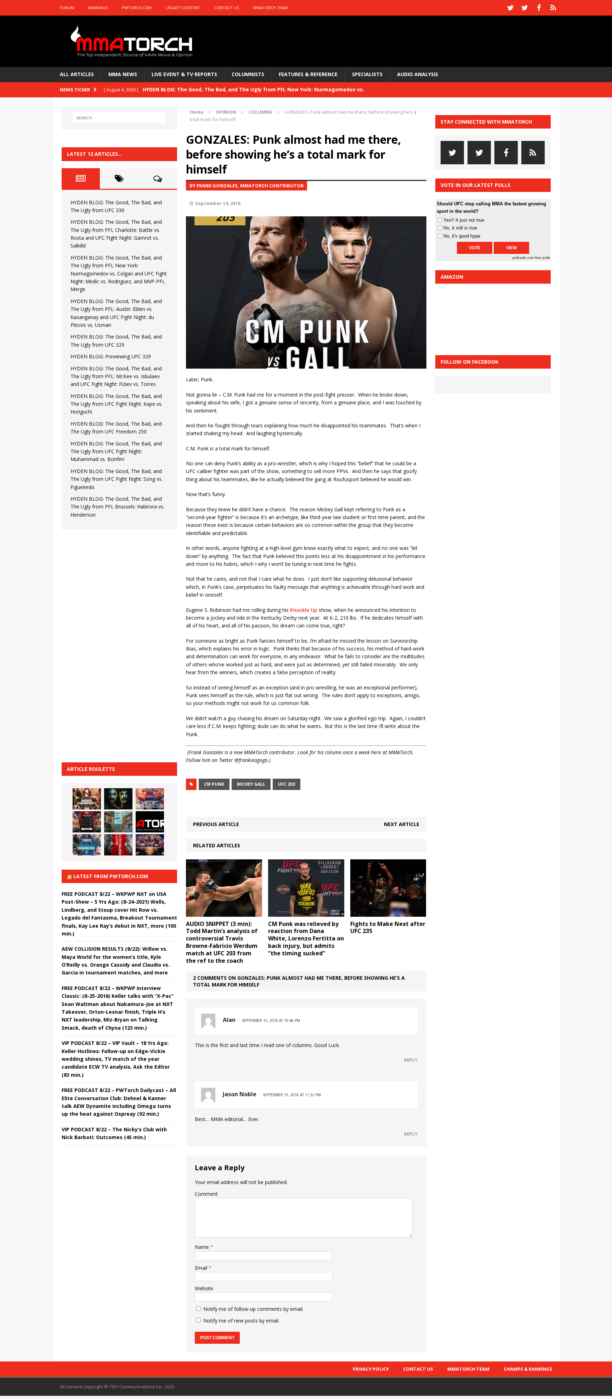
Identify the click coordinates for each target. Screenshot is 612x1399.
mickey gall (251, 784)
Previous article (216, 824)
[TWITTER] (510, 8)
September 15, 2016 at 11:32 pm (292, 1094)
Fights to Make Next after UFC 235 (387, 927)
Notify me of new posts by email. (241, 1320)
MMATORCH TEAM (270, 7)
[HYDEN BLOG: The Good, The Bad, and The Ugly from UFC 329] (118, 821)
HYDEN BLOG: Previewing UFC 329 (110, 356)
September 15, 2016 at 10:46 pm (271, 1020)
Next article (401, 824)
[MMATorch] (133, 41)
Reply (411, 1060)
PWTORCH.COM (137, 7)
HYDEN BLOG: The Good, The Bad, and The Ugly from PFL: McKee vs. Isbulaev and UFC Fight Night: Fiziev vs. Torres (116, 376)
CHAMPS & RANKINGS (528, 1369)
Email (202, 1267)
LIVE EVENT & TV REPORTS (184, 74)
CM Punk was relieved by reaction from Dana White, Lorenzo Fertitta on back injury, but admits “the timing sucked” (306, 938)
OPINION (226, 112)
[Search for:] (119, 118)
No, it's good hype (461, 236)
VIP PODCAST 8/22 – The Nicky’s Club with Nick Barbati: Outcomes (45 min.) (114, 1133)
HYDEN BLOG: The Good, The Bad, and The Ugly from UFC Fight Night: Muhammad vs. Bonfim (116, 451)
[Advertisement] (115, 645)
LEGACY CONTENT (183, 7)
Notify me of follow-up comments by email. (253, 1309)
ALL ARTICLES (77, 74)
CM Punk (214, 784)
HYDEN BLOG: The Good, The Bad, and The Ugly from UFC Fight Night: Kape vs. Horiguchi (116, 404)
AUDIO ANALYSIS (417, 74)
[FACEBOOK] (539, 8)
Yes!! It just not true (463, 220)
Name (202, 1247)
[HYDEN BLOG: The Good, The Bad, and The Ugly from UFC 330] (87, 798)
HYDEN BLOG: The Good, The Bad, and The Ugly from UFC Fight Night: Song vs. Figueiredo (116, 479)
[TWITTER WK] (524, 8)
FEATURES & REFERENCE (308, 74)
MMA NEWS (122, 74)
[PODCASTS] (553, 8)
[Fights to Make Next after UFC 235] (388, 912)
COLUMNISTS (248, 74)
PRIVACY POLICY (371, 1369)
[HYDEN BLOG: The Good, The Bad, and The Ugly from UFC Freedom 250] (150, 844)
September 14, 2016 (217, 203)
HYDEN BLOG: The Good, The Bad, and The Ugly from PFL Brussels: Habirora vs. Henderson (117, 506)
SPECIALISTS (367, 74)
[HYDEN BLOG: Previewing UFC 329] (150, 821)
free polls (542, 258)
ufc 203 (286, 784)
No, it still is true (460, 228)
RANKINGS (98, 7)
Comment (206, 1193)
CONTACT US (226, 7)
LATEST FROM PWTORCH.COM (110, 876)
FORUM (67, 7)
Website (204, 1288)
